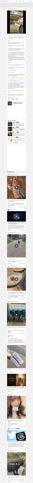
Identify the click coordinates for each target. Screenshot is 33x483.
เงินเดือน (17, 98)
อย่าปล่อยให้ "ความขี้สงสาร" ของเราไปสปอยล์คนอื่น (16, 387)
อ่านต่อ (21, 228)
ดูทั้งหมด (16, 142)
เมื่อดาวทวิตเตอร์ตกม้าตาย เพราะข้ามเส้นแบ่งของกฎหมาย (16, 421)
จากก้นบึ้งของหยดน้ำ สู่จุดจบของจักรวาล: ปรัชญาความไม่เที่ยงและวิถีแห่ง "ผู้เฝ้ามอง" (16, 223)
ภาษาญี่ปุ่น (12, 98)
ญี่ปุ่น (9, 98)
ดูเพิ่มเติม (12, 205)
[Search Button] (4, 1)
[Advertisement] (16, 5)
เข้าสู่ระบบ (29, 1)
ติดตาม (17, 8)
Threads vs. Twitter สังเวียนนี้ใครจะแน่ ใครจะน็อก (16, 441)
